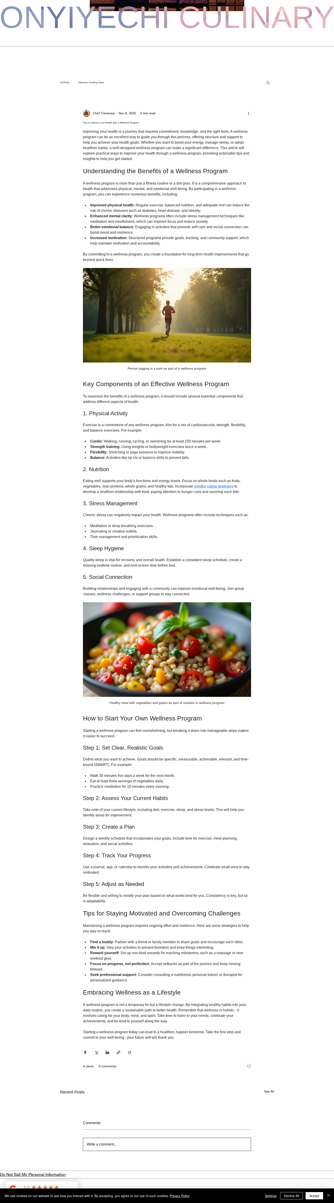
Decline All (291, 1195)
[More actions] (248, 113)
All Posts (64, 82)
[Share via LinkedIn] (107, 1052)
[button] (268, 82)
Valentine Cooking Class (91, 82)
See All (269, 1091)
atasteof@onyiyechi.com (226, 3)
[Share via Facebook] (85, 1052)
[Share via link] (118, 1052)
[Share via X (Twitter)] (96, 1052)
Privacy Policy (179, 1195)
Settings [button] (271, 1195)
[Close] (328, 1195)
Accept (314, 1195)
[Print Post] (129, 1052)
